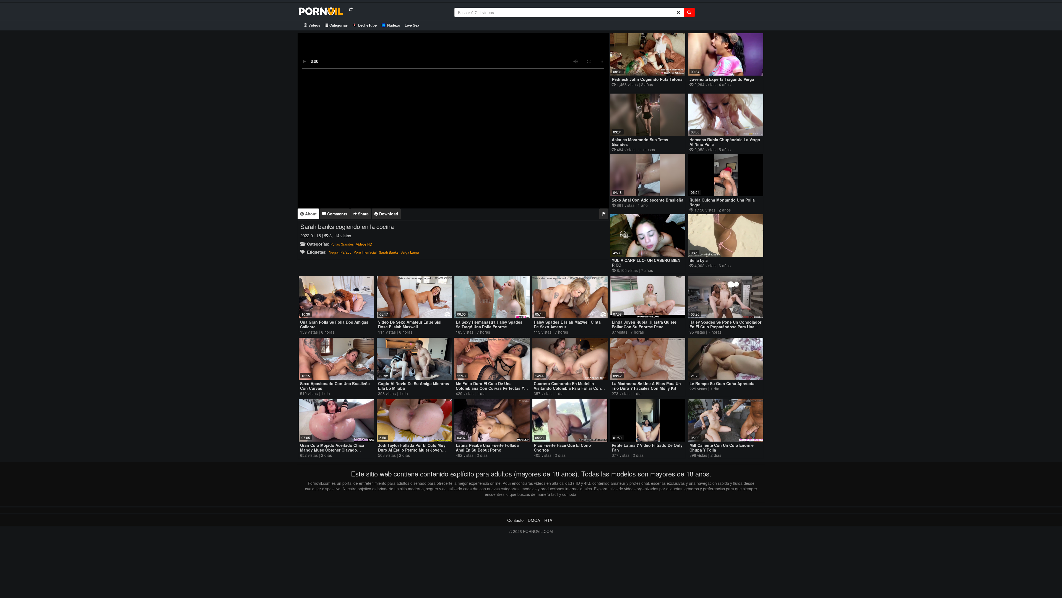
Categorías (338, 25)
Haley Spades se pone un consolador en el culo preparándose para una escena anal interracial (725, 326)
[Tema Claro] (350, 9)
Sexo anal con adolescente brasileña (647, 200)
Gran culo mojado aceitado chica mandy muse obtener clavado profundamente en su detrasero (332, 449)
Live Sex (412, 25)
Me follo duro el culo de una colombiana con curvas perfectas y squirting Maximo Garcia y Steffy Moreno (490, 390)
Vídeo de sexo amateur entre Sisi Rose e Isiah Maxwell (409, 324)
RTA (548, 520)
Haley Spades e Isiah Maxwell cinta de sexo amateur (567, 324)
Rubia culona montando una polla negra (722, 202)
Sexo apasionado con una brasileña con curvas (335, 386)
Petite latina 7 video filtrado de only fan (647, 447)
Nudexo (393, 25)
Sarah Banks (388, 252)
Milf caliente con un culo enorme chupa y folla (721, 447)
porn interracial (365, 252)
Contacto (515, 520)
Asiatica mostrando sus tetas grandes (640, 142)
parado (346, 252)
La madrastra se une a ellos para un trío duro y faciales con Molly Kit (646, 386)
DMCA (534, 520)
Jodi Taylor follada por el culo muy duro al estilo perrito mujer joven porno (412, 449)
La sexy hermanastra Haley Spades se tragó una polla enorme (489, 324)
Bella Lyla (698, 260)
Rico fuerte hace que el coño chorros (562, 447)
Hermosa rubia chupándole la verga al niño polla (724, 142)
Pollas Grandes (342, 244)
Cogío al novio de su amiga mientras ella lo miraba (413, 386)
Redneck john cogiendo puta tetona (647, 79)
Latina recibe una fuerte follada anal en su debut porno (487, 447)
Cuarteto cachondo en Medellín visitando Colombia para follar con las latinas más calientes (567, 388)
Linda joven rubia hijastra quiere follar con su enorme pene (644, 324)
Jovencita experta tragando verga (721, 79)
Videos (313, 25)
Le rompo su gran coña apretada (721, 383)
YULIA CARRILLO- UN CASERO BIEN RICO (646, 262)
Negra (333, 252)
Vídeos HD (364, 244)
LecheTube (367, 25)
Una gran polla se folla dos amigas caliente (334, 324)
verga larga (409, 252)
